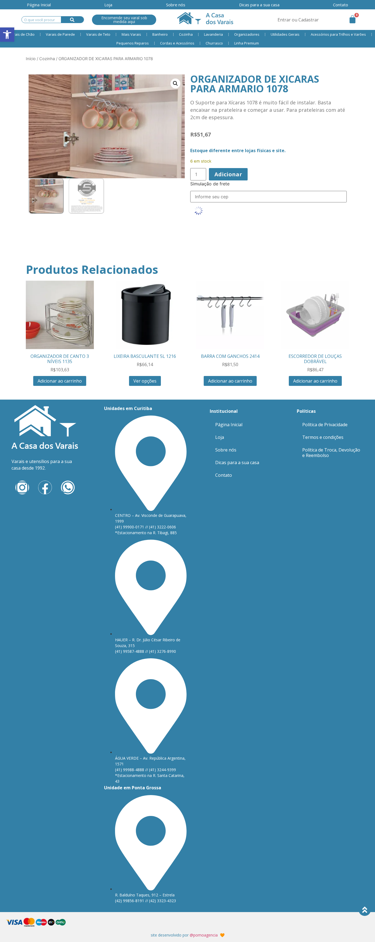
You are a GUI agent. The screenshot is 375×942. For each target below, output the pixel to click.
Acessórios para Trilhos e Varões (338, 34)
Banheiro (160, 34)
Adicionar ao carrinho (60, 381)
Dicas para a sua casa (259, 4)
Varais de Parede (60, 34)
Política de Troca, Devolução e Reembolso (331, 452)
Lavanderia (213, 34)
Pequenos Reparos (132, 43)
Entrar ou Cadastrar (298, 20)
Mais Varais (131, 34)
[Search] (72, 19)
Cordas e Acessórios (177, 43)
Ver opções (144, 381)
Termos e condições (322, 437)
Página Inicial (39, 4)
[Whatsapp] (68, 487)
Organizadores (246, 34)
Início (31, 58)
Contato (340, 4)
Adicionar (228, 174)
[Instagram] (22, 487)
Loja (108, 4)
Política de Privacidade (325, 425)
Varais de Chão (22, 34)
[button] (175, 83)
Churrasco (214, 43)
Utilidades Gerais (285, 34)
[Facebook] (45, 487)
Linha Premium (246, 43)
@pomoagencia (204, 935)
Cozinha (186, 34)
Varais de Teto (98, 34)
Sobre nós (175, 4)
